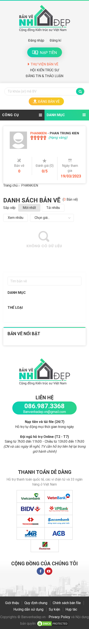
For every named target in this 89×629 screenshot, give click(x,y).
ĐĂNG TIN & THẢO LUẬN (44, 76)
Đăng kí (55, 40)
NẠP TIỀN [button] (47, 52)
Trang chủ (10, 185)
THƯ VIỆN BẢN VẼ (44, 64)
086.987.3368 (44, 406)
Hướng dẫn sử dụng (28, 609)
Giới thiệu (12, 603)
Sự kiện (54, 609)
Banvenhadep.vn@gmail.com (44, 412)
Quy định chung (35, 603)
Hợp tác (71, 609)
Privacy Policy (59, 617)
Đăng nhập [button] (36, 40)
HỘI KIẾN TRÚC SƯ (44, 70)
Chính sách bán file (67, 603)
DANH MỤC (56, 115)
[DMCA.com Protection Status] (53, 623)
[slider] (38, 138)
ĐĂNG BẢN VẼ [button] (49, 101)
